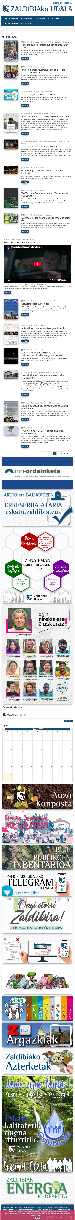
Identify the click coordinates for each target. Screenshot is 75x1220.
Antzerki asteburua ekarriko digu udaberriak (43, 328)
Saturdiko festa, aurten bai (35, 303)
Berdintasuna (37, 114)
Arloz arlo (41, 19)
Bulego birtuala (11, 23)
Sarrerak (43, 403)
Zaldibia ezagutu (11, 19)
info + (42, 1215)
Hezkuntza (66, 42)
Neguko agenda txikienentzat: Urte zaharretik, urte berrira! (44, 407)
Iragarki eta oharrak (39, 372)
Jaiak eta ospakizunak (55, 42)
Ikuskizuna (36, 42)
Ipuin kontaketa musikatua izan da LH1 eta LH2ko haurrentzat (43, 71)
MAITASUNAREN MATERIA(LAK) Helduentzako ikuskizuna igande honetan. (42, 354)
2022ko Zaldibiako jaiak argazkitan (39, 146)
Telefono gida (26, 23)
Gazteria (43, 42)
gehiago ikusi (68, 721)
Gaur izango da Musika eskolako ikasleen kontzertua (42, 172)
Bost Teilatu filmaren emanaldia (20, 242)
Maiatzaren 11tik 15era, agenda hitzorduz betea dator (45, 219)
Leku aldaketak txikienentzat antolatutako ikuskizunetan (42, 376)
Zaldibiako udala (27, 19)
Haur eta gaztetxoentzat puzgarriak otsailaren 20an (44, 46)
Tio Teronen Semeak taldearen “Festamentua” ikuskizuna (45, 194)
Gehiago (25, 58)
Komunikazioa (52, 141)
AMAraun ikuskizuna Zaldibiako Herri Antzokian (45, 116)
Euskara (41, 215)
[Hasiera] (3, 30)
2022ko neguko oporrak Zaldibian (38, 94)
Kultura (43, 67)
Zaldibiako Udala (9, 3)
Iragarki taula (53, 19)
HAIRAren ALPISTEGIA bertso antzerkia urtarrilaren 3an (42, 432)
